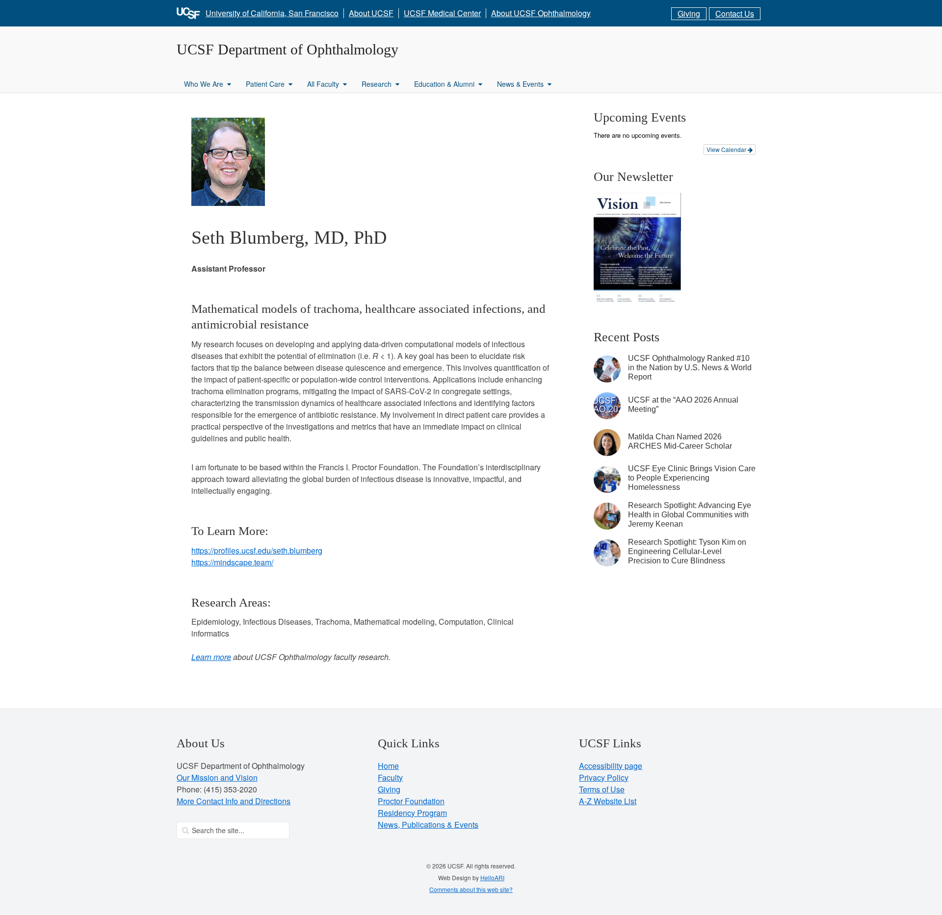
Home (388, 765)
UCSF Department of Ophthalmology (287, 49)
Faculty (390, 777)
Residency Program (412, 812)
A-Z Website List (607, 801)
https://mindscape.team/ (232, 562)
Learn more (211, 656)
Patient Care (265, 84)
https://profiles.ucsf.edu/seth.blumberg (256, 550)
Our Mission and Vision (217, 777)
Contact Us (734, 13)
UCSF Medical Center (442, 13)
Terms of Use (602, 789)
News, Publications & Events (428, 824)
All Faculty (323, 84)
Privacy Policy (603, 777)
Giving (689, 13)
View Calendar (727, 149)
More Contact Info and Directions (233, 801)
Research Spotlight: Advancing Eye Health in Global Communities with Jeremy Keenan (689, 514)
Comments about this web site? (471, 889)
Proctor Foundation (411, 801)
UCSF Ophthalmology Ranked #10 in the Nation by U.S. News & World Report (690, 367)
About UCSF (371, 13)
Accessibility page (610, 765)
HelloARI (492, 877)
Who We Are (203, 84)
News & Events (520, 84)
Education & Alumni (444, 84)
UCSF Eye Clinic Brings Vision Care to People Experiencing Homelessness (692, 477)
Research (377, 84)
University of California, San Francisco (272, 13)
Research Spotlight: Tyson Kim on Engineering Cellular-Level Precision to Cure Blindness (687, 551)
